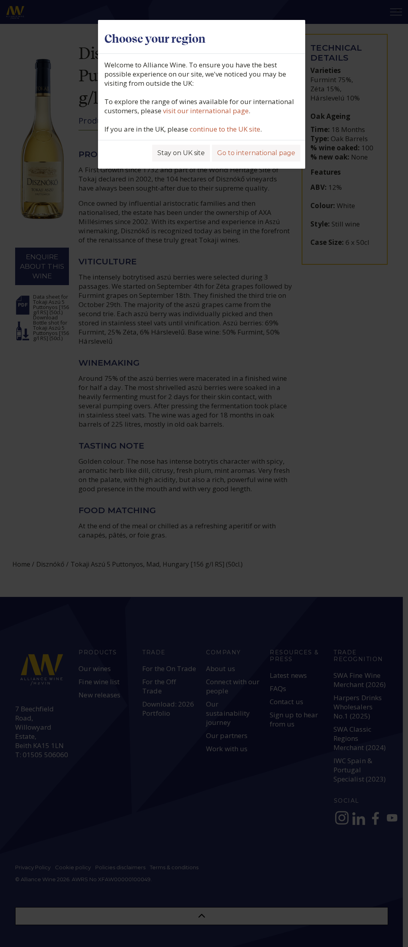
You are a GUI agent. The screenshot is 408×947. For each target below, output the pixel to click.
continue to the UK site (225, 129)
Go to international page (256, 153)
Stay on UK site (181, 153)
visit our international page (206, 110)
